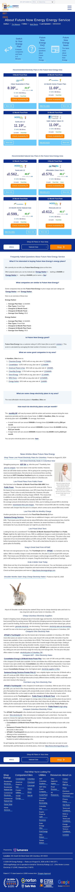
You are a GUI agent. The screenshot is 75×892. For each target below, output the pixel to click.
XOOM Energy (18, 797)
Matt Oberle (34, 24)
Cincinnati (30, 785)
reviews (59, 344)
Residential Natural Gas (8, 788)
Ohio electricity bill (16, 715)
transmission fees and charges (23, 505)
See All (29, 795)
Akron (29, 792)
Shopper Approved (44, 873)
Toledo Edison (41, 842)
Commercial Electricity (8, 794)
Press (65, 788)
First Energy (43, 831)
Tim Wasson (16, 24)
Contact (65, 779)
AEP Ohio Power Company (42, 789)
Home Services (7, 809)
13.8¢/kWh (48, 371)
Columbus (31, 779)
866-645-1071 (45, 192)
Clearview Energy (15, 361)
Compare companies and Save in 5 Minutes (19, 54)
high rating (57, 706)
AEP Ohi (23, 464)
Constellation (13, 365)
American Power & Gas (17, 368)
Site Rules (66, 805)
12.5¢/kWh (43, 378)
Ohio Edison (41, 836)
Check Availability (19, 100)
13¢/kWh (50, 368)
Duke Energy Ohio (41, 826)
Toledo (29, 789)
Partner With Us (65, 783)
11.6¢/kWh (44, 365)
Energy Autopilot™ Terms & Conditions (66, 828)
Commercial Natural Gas (8, 800)
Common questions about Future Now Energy (42, 54)
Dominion (42, 820)
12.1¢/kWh (45, 375)
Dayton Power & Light (42, 814)
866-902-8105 (45, 142)
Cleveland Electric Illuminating (43, 800)
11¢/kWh (44, 381)
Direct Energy (13, 375)
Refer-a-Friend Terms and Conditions (66, 817)
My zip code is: (25, 2)
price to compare (10, 468)
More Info (9, 106)
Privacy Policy (65, 800)
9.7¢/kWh (47, 361)
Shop (59, 247)
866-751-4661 (45, 106)
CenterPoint (43, 795)
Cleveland (31, 782)
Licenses (66, 835)
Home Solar (8, 804)
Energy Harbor (14, 381)
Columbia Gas (42, 807)
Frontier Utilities (18, 791)
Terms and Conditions (66, 809)
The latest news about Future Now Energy (65, 54)
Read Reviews (54, 788)
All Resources (54, 794)
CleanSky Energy (15, 371)
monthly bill (13, 413)
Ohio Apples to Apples (54, 781)
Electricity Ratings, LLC (45, 864)
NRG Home (13, 378)
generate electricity (21, 626)
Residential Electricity (8, 783)
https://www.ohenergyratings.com (43, 570)
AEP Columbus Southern (42, 781)
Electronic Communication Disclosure (68, 793)
